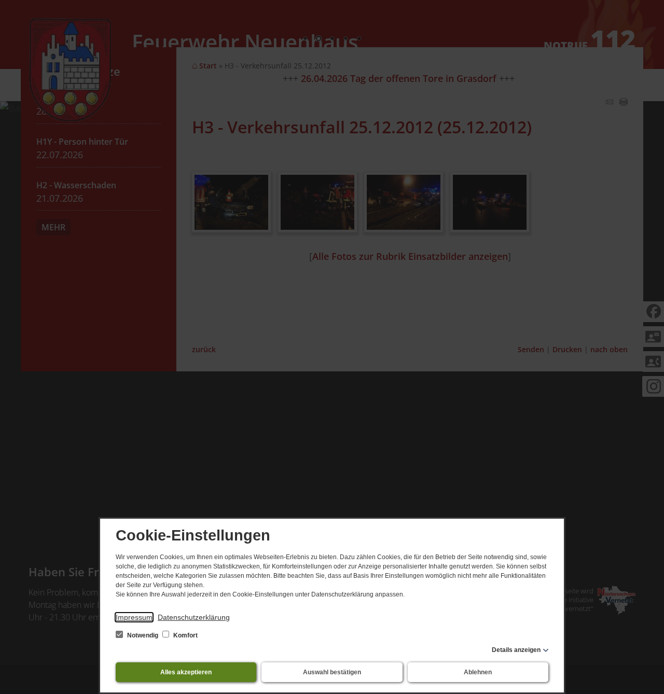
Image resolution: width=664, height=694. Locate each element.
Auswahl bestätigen (332, 672)
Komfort (185, 635)
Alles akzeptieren (186, 672)
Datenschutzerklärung (194, 617)
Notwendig (143, 635)
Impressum (134, 617)
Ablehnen (478, 672)
